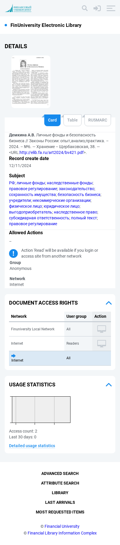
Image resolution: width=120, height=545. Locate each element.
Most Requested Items (60, 512)
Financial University (62, 526)
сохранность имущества (32, 194)
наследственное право (75, 212)
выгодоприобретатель (30, 212)
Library (60, 492)
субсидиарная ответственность (39, 218)
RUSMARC (97, 120)
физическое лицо (25, 206)
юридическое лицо (62, 206)
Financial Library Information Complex (62, 533)
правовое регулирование (33, 188)
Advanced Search (60, 473)
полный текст (84, 218)
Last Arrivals (60, 502)
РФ (12, 182)
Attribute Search (60, 483)
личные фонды (31, 182)
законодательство (76, 188)
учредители (20, 200)
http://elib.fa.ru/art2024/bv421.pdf (52, 152)
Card (52, 120)
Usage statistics (32, 384)
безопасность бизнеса (79, 194)
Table (72, 120)
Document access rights (43, 303)
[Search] (85, 8)
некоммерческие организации (62, 200)
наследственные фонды (70, 182)
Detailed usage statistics (32, 445)
